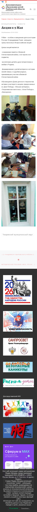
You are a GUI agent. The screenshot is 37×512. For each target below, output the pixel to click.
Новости (10, 19)
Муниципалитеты (19, 19)
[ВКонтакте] (2, 2)
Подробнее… (25, 508)
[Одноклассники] (6, 2)
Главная (3, 19)
